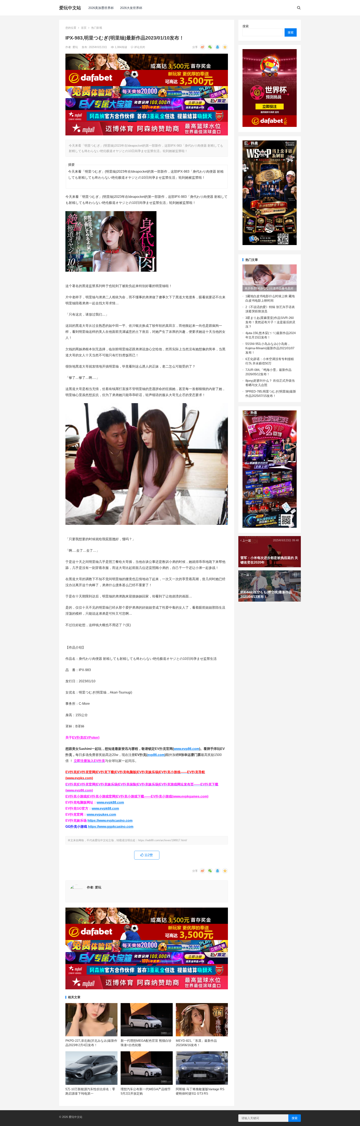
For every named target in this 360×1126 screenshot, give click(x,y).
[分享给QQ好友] (217, 47)
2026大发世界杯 (131, 8)
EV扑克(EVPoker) (85, 737)
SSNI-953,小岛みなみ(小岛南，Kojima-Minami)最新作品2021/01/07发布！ (269, 348)
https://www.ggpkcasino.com (110, 826)
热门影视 (96, 27)
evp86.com (156, 755)
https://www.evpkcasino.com (110, 820)
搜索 (245, 26)
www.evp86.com (186, 749)
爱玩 (75, 47)
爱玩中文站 (70, 7)
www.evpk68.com (105, 808)
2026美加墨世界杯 (101, 8)
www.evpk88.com (110, 802)
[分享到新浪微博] (202, 47)
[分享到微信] (210, 47)
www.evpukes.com (101, 814)
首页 (83, 27)
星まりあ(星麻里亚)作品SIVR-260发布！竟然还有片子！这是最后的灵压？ (270, 322)
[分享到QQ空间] (225, 47)
